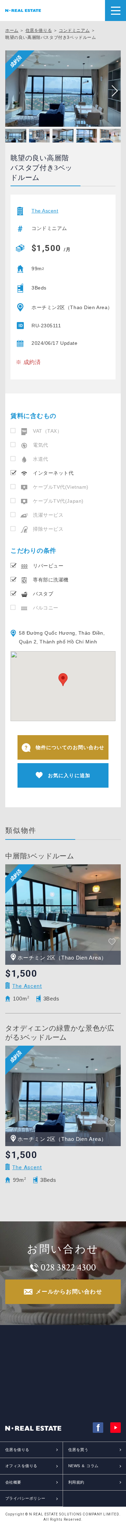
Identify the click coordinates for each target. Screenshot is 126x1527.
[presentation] (112, 91)
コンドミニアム (74, 30)
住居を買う (78, 1450)
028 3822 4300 (68, 1267)
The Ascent (44, 211)
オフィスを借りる (21, 1466)
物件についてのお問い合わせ (70, 747)
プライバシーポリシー (25, 1498)
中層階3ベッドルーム (39, 856)
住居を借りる (39, 30)
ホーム (12, 30)
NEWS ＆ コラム (83, 1466)
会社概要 (13, 1482)
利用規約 (76, 1482)
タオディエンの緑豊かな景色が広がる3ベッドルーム (59, 1033)
